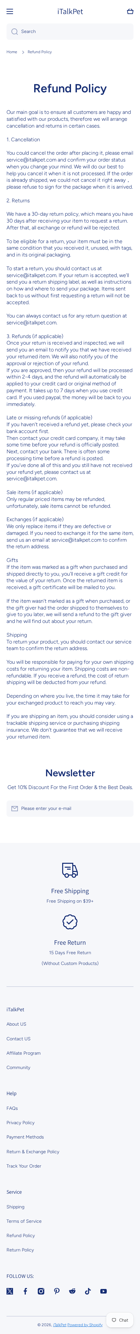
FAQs (12, 1108)
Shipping (15, 1207)
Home (12, 52)
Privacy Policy (21, 1122)
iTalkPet (59, 1325)
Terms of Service (24, 1221)
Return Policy (20, 1250)
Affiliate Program (24, 1053)
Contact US (19, 1039)
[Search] (12, 31)
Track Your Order (24, 1166)
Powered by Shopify (85, 1325)
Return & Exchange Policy (33, 1152)
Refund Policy (21, 1235)
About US (16, 1024)
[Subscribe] (125, 808)
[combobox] (70, 31)
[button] (130, 11)
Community (18, 1067)
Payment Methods (25, 1137)
